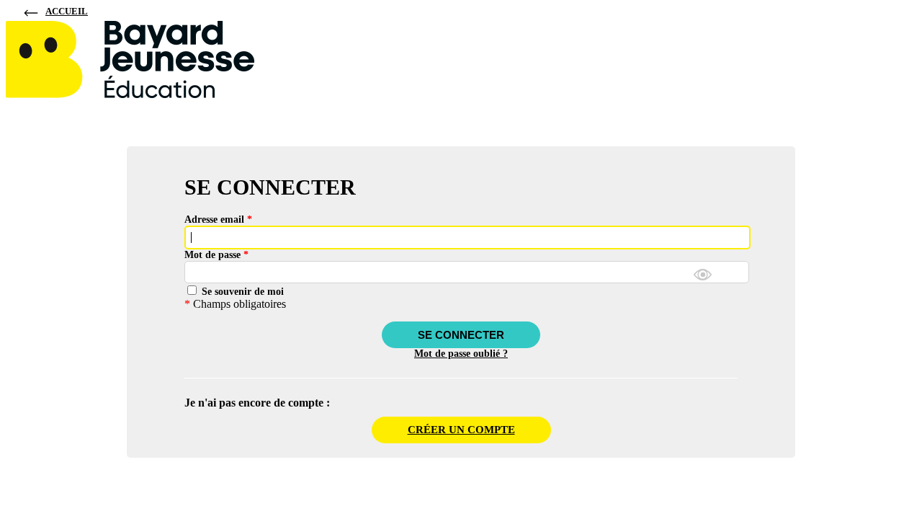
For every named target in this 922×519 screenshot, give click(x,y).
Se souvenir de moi (241, 291)
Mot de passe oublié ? (461, 353)
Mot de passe (216, 254)
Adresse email (218, 219)
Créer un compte (461, 429)
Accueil (66, 11)
